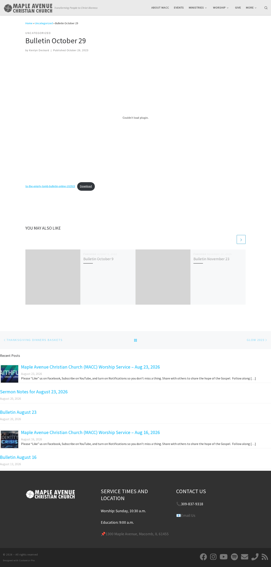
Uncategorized (44, 23)
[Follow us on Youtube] (224, 556)
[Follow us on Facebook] (203, 556)
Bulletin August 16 (18, 457)
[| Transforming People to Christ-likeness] (28, 7)
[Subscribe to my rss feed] (265, 556)
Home (29, 23)
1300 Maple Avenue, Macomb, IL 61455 (137, 533)
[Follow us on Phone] (255, 556)
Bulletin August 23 (18, 412)
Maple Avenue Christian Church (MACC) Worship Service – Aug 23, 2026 (90, 367)
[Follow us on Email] (244, 556)
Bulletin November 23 (211, 258)
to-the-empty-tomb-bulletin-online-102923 (50, 186)
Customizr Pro (27, 560)
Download (86, 186)
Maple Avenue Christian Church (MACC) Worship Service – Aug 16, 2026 (90, 432)
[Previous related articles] (231, 239)
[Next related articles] (241, 239)
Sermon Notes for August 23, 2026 (34, 392)
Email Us (188, 515)
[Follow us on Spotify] (234, 556)
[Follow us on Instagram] (213, 556)
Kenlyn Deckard (39, 50)
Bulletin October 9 (98, 258)
